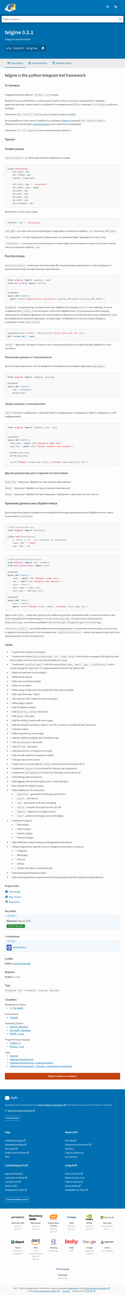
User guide (10, 1148)
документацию (41, 124)
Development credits (14, 1189)
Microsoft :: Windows (20, 1030)
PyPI (73, 114)
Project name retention (15, 1152)
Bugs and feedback (14, 1173)
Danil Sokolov (20, 963)
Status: (20, 1110)
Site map (66, 1291)
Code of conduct (72, 1181)
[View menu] (108, 7)
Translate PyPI (11, 1181)
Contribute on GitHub (15, 1177)
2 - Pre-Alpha (16, 1008)
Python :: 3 (15, 1043)
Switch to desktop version (17, 1199)
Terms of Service (72, 1173)
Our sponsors (71, 1156)
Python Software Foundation (50, 1105)
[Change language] (116, 7)
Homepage (15, 892)
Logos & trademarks (74, 1152)
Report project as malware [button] (62, 1076)
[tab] (15, 63)
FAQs (7, 1156)
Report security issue (74, 1177)
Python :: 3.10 (17, 1046)
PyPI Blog (69, 1140)
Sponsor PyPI (11, 1185)
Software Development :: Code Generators (31, 1063)
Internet (14, 1056)
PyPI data (11, 915)
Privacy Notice (71, 1185)
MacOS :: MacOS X (19, 1027)
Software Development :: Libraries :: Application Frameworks (41, 1066)
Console (14, 1017)
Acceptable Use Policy (75, 1189)
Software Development (22, 1059)
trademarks (73, 1288)
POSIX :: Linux (17, 1034)
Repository (14, 902)
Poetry (65, 120)
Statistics (69, 1148)
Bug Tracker (15, 897)
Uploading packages (14, 1144)
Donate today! (12, 1118)
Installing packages (14, 1140)
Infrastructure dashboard (77, 1144)
